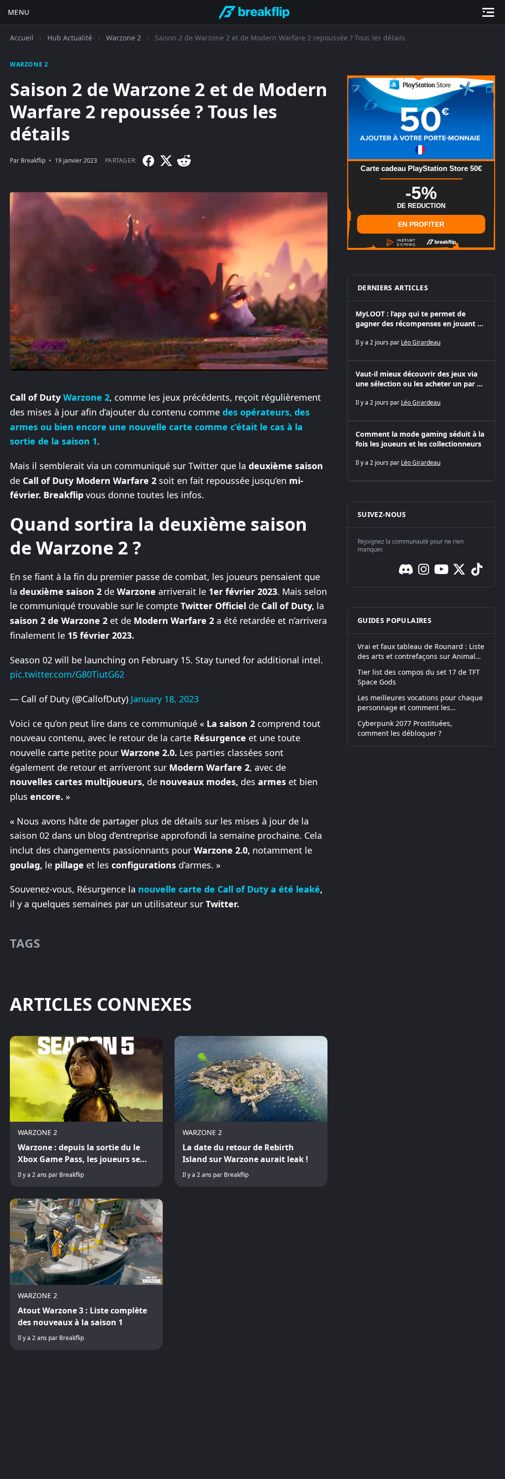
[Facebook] (148, 161)
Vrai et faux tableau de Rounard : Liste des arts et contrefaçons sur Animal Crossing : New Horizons (421, 651)
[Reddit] (184, 161)
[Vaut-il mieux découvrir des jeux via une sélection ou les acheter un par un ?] (421, 390)
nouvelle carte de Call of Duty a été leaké (229, 889)
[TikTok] (477, 569)
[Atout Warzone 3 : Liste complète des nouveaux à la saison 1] (86, 1274)
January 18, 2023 (165, 699)
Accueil (22, 37)
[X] (166, 161)
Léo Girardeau (420, 342)
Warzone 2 (123, 37)
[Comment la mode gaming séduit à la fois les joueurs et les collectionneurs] (421, 451)
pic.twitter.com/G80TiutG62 (67, 674)
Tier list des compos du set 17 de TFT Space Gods (419, 677)
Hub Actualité (69, 37)
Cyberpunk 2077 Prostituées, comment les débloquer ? (405, 728)
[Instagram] (424, 569)
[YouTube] (441, 569)
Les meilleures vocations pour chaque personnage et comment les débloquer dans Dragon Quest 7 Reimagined (420, 703)
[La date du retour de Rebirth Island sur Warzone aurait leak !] (251, 1111)
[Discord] (406, 569)
